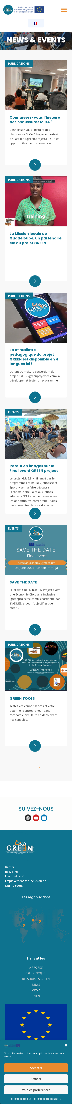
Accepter (36, 1068)
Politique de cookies (20, 1098)
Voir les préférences (36, 1090)
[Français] (35, 23)
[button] (66, 1045)
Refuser (36, 1079)
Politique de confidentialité (47, 1098)
